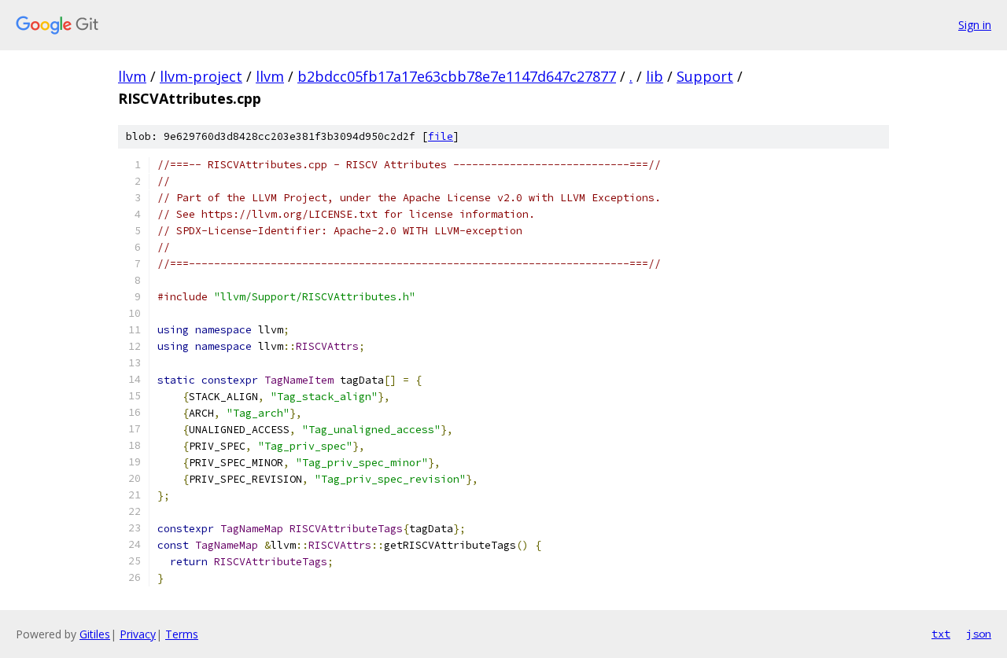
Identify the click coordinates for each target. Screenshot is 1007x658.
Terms (181, 634)
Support (705, 76)
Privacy (138, 634)
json (978, 634)
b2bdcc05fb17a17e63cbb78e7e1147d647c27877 (456, 76)
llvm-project (201, 76)
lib (654, 76)
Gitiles (94, 634)
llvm (132, 76)
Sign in (974, 24)
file (440, 136)
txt (940, 634)
